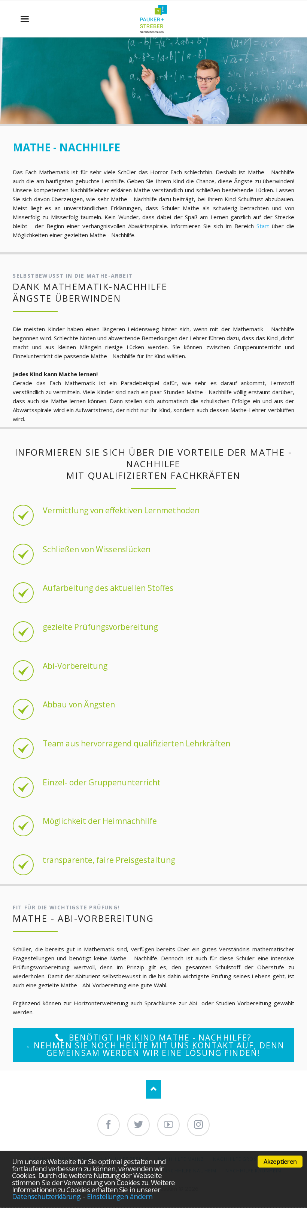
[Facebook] (108, 1125)
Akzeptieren (280, 1161)
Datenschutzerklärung (46, 1196)
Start (262, 226)
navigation (24, 19)
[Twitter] (138, 1125)
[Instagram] (198, 1125)
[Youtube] (168, 1125)
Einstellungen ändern (119, 1196)
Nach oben (153, 1089)
